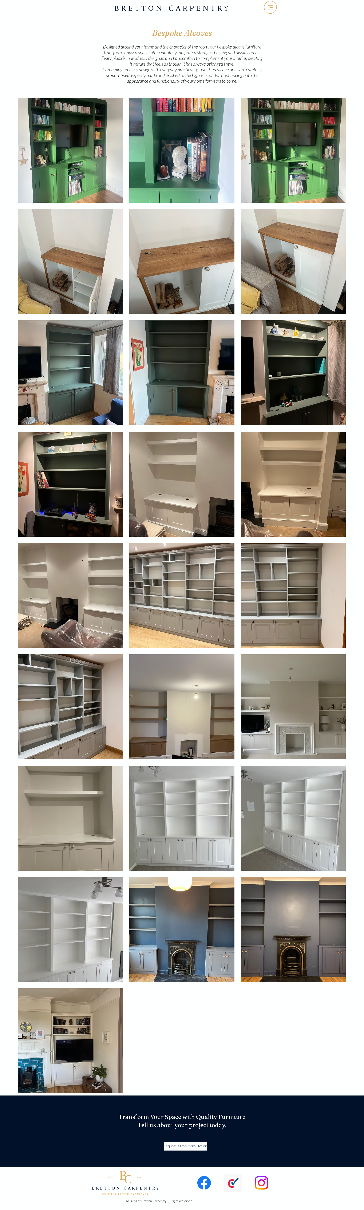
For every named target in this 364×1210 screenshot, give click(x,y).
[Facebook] (204, 1183)
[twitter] (261, 1183)
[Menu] (270, 7)
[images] (233, 1183)
